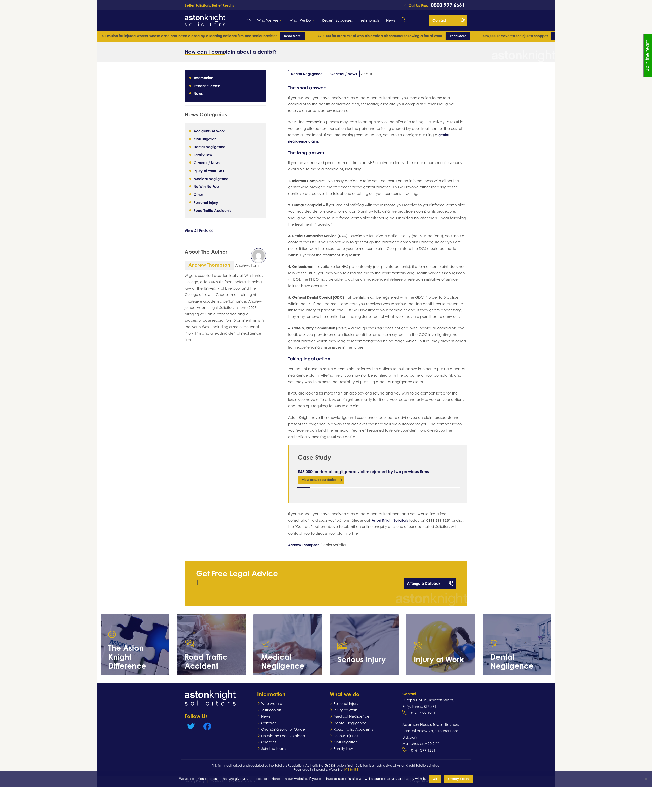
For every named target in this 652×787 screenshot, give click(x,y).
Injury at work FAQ (209, 170)
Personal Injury (206, 202)
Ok (435, 779)
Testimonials (369, 20)
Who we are (271, 703)
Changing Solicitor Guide (283, 729)
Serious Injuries (346, 736)
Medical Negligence (211, 178)
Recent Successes (337, 20)
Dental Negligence (209, 147)
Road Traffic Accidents (212, 210)
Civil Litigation (205, 139)
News (390, 20)
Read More (244, 36)
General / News (207, 162)
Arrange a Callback (423, 583)
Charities (268, 742)
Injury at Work (345, 710)
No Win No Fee (206, 186)
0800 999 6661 (447, 5)
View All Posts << (199, 230)
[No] (645, 778)
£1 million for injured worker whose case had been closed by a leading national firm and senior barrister (153, 36)
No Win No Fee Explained (283, 736)
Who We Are (267, 20)
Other (198, 194)
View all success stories (319, 480)
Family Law (203, 155)
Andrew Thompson (303, 544)
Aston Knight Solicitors (390, 520)
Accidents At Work (209, 131)
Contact (439, 20)
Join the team (273, 748)
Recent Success (207, 86)
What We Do (300, 20)
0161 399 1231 (423, 713)
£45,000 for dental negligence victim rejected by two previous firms (363, 471)
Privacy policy (458, 779)
